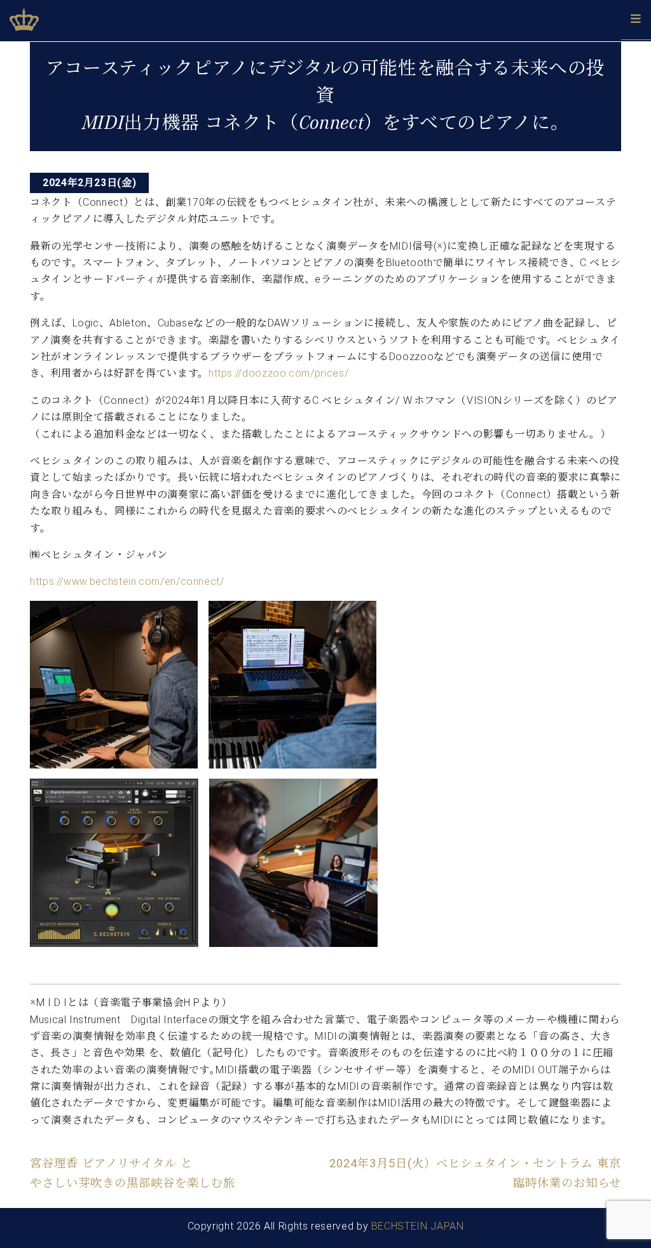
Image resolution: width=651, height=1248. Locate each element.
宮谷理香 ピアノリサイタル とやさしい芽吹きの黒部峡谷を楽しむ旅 (132, 1173)
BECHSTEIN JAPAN (417, 1226)
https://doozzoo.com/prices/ (278, 373)
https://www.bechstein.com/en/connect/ (127, 581)
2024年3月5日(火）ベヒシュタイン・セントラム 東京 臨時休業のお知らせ (475, 1173)
